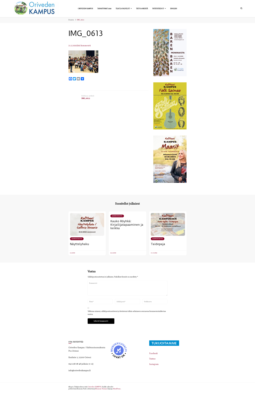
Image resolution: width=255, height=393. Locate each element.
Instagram (154, 364)
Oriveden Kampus (85, 8)
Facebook (153, 353)
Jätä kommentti (84, 45)
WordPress (117, 389)
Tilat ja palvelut (123, 8)
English (173, 8)
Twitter (152, 358)
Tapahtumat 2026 (104, 8)
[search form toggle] (241, 8)
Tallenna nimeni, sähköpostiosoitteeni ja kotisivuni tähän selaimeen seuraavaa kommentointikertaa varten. (127, 312)
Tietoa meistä (142, 8)
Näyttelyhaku (79, 244)
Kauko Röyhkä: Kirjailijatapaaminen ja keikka (126, 224)
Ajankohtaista (77, 238)
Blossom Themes (101, 389)
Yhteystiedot (158, 8)
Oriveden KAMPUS (94, 387)
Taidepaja (158, 244)
